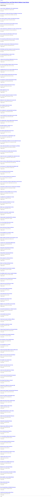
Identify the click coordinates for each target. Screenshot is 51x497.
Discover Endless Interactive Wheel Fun (6, 431)
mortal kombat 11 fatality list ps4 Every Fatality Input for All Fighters (10, 186)
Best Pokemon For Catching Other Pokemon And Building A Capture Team (11, 13)
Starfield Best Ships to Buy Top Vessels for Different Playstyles (9, 69)
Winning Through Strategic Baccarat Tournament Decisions (8, 329)
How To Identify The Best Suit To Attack (6, 105)
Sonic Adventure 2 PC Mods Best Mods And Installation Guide (9, 166)
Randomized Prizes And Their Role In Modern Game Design (14, 2)
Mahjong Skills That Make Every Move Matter (7, 410)
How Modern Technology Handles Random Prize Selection (8, 74)
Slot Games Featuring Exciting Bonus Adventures (7, 441)
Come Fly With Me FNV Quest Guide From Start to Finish (8, 115)
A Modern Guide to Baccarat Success (5, 456)
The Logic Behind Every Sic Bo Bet (5, 344)
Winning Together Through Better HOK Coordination (8, 217)
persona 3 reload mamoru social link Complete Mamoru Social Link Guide (11, 181)
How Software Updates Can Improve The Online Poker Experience (9, 18)
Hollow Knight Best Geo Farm (4, 89)
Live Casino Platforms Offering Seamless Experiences (7, 436)
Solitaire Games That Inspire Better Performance (7, 415)
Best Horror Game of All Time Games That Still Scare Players (9, 23)
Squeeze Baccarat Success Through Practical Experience (8, 278)
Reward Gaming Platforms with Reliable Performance (8, 487)
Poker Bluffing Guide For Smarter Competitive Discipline (8, 273)
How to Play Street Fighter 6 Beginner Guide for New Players (9, 64)
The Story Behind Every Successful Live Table (6, 232)
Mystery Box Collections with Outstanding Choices (7, 395)
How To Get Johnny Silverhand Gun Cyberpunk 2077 (8, 176)
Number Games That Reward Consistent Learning (7, 451)
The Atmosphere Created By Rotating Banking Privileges (8, 79)
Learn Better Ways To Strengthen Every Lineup (7, 196)
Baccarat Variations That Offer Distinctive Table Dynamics (8, 33)
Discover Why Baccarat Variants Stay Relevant (7, 227)
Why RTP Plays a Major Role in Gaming (6, 324)
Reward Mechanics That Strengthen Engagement (7, 334)
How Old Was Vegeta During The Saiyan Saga (7, 130)
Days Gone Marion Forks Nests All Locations (6, 171)
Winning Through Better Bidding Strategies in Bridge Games (9, 349)
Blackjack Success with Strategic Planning (6, 466)
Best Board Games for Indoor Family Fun (6, 446)
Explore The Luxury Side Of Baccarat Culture (7, 283)
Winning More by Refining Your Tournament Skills (7, 385)
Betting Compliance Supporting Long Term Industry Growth (9, 237)
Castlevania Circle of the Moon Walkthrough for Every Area (9, 59)
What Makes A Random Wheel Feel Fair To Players (7, 84)
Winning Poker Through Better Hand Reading (7, 247)
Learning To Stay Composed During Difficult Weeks (7, 242)
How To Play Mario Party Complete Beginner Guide (7, 135)
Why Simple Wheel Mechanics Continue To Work (7, 54)
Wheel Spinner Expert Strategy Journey (6, 298)
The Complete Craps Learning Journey (6, 359)
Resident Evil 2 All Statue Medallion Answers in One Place (8, 191)
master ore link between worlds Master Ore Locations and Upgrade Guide (10, 28)
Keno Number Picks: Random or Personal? (6, 380)
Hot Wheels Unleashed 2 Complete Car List (6, 125)
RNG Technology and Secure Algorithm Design (7, 339)
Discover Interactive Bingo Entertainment (6, 288)
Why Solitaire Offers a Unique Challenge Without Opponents (9, 120)
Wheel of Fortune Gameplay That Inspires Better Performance (9, 390)
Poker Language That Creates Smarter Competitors (7, 268)
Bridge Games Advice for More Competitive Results (7, 400)
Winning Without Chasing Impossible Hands (6, 252)
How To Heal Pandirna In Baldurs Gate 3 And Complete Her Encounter (10, 140)
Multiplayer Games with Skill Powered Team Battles (7, 303)
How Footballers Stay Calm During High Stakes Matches (8, 110)
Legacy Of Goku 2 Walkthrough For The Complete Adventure (9, 8)
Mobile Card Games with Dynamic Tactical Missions (7, 354)
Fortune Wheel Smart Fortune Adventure (6, 293)
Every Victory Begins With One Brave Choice (6, 222)
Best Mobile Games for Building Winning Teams (7, 461)
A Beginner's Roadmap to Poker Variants (6, 405)
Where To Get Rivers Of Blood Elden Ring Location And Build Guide (10, 161)
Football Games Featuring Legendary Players (6, 492)
